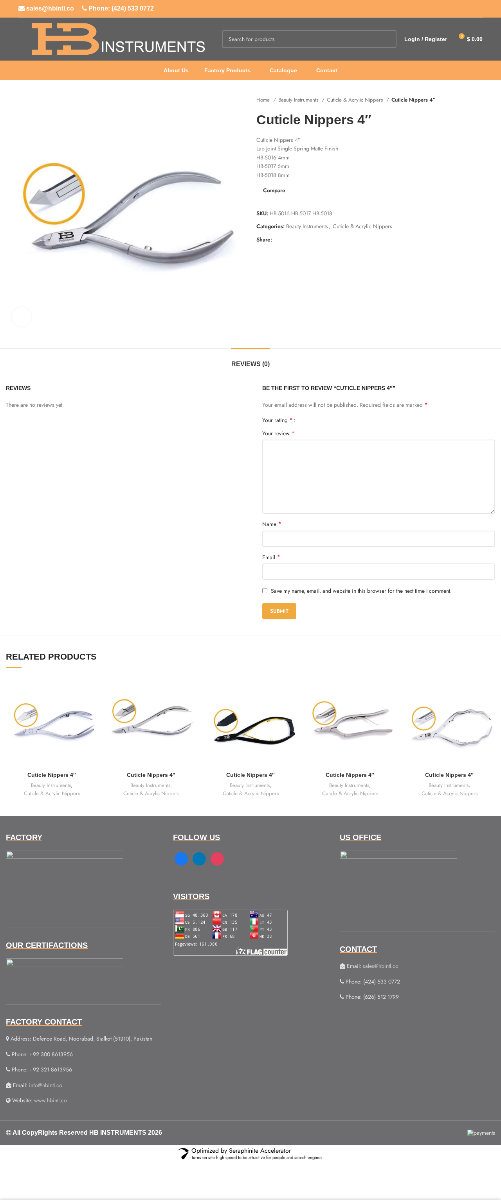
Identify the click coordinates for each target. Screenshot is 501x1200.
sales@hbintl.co (49, 8)
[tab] (250, 360)
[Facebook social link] (278, 239)
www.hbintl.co (50, 1100)
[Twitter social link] (287, 239)
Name (271, 524)
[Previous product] (475, 100)
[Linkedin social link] (305, 239)
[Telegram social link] (314, 239)
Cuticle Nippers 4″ (51, 775)
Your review (278, 433)
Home (263, 100)
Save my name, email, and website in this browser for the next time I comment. (361, 591)
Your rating (277, 420)
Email (271, 557)
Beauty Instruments (299, 100)
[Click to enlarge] (21, 317)
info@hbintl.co (45, 1085)
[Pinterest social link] (296, 239)
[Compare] (91, 688)
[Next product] (491, 100)
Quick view (91, 706)
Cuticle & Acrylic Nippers (355, 100)
